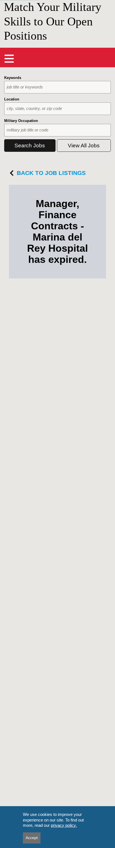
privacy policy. (64, 825)
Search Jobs (30, 145)
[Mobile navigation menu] (9, 58)
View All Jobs (84, 145)
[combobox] (57, 87)
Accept (32, 837)
